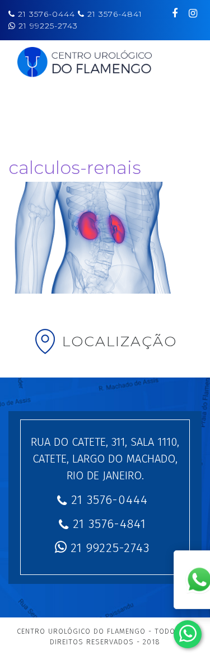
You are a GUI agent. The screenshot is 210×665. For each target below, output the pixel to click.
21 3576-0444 (48, 14)
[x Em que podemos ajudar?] (188, 634)
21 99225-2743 (48, 26)
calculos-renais (74, 167)
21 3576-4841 (114, 14)
